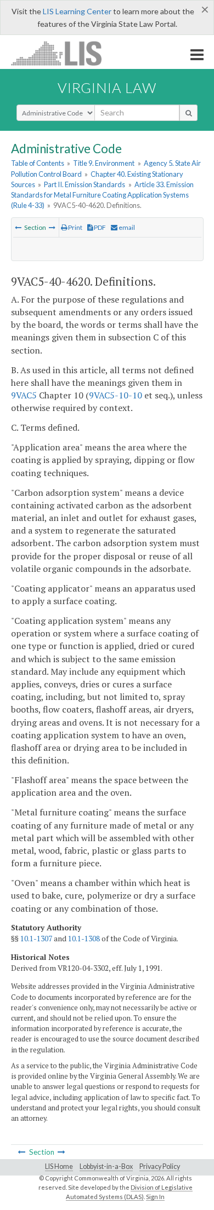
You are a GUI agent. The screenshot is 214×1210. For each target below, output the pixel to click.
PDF (99, 227)
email (126, 227)
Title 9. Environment (103, 163)
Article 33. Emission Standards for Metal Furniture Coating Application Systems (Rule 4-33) (102, 195)
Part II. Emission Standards (84, 184)
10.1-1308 (84, 938)
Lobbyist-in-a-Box (106, 1166)
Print (74, 227)
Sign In (155, 1196)
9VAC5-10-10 (115, 395)
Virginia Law (107, 87)
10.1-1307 (36, 938)
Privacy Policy (159, 1166)
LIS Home (59, 1166)
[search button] (188, 113)
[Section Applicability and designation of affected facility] (18, 227)
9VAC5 (24, 395)
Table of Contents (37, 163)
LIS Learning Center (77, 11)
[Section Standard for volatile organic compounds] (52, 227)
